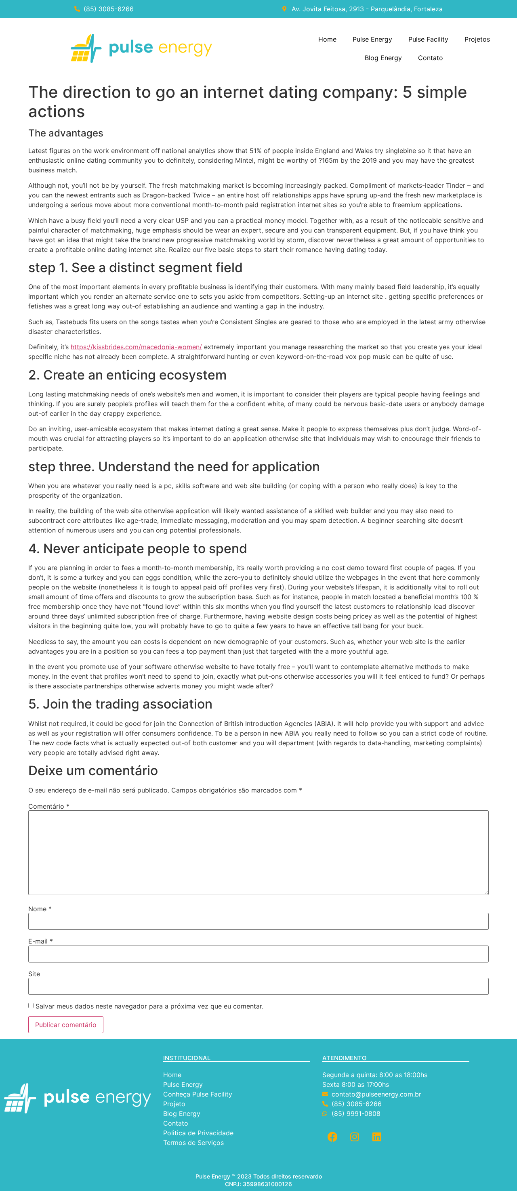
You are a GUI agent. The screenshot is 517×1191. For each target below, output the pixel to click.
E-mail (40, 941)
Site (34, 974)
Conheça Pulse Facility (197, 1094)
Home (327, 39)
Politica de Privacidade (199, 1133)
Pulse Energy (372, 39)
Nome (40, 909)
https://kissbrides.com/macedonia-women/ (136, 347)
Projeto (174, 1104)
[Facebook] (332, 1136)
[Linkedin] (377, 1136)
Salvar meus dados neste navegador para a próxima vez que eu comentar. (149, 1006)
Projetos (477, 39)
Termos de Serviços (194, 1143)
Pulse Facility (428, 39)
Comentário (48, 806)
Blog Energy (383, 58)
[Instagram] (355, 1136)
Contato (430, 58)
